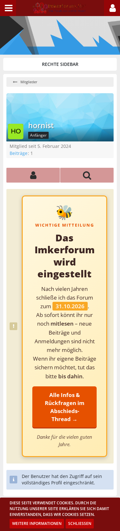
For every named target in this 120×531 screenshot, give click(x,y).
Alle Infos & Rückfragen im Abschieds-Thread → (64, 407)
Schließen (79, 523)
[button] (8, 8)
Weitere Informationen (36, 523)
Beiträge (19, 153)
